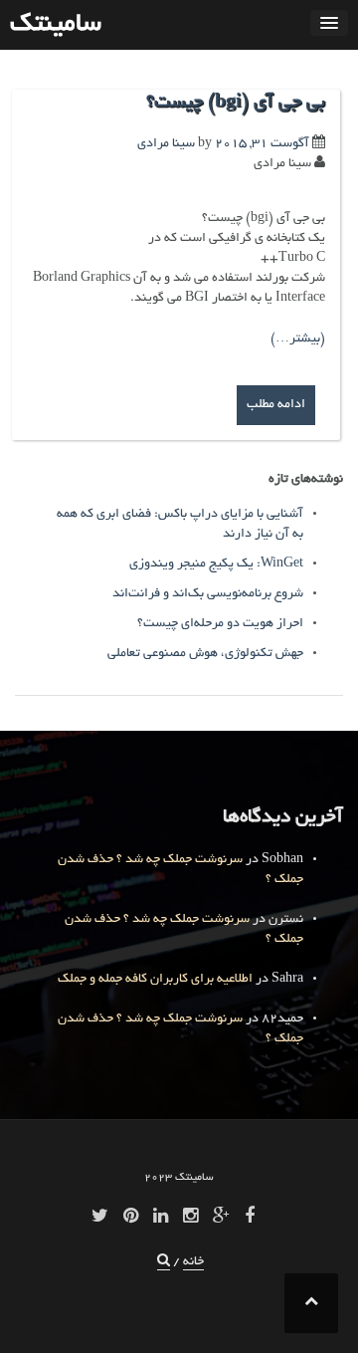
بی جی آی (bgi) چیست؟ (235, 103)
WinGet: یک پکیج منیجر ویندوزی (216, 564)
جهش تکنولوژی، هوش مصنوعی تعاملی (205, 654)
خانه (193, 1262)
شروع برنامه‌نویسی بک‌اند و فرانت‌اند (207, 594)
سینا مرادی (166, 144)
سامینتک (55, 25)
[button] (163, 1262)
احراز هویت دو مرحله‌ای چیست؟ (220, 624)
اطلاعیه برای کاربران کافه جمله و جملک (155, 980)
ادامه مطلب (276, 405)
